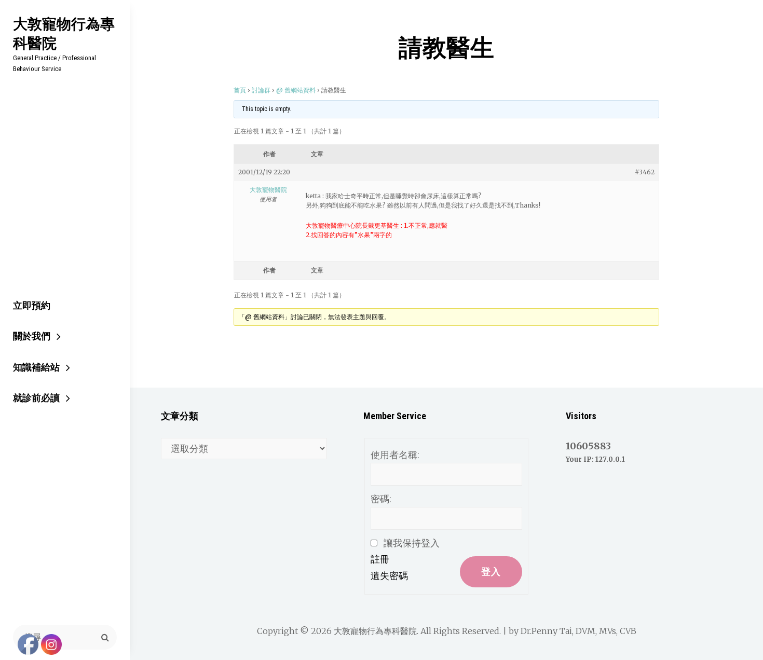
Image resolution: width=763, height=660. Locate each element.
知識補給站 (36, 367)
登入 (491, 571)
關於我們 (31, 336)
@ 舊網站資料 (296, 90)
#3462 (645, 172)
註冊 (380, 559)
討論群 (261, 90)
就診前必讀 (36, 398)
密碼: (381, 498)
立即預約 (31, 305)
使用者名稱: (395, 454)
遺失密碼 (389, 575)
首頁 (240, 90)
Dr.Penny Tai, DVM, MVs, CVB (578, 631)
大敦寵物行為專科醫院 (64, 33)
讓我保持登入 (412, 543)
